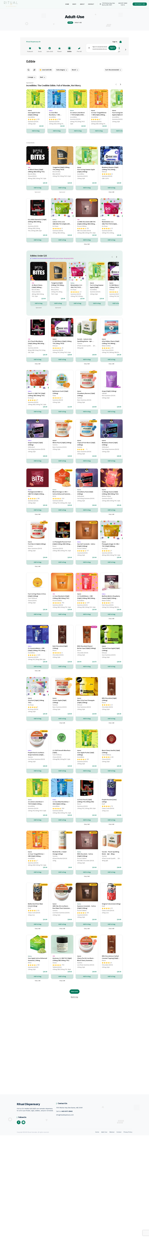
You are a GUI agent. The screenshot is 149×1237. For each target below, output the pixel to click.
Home (97, 1132)
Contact (118, 1132)
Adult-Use (104, 1132)
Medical (112, 1132)
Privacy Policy (128, 1132)
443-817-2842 (67, 1111)
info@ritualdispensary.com (65, 1115)
